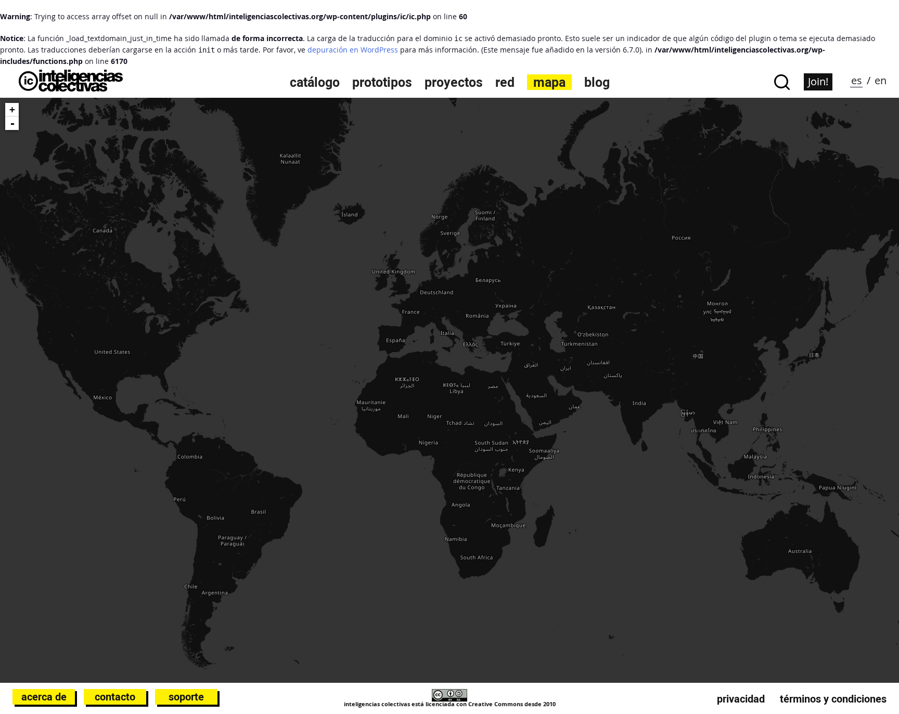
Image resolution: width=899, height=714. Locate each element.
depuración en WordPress (352, 50)
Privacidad (741, 699)
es (856, 80)
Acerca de (44, 697)
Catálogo (315, 82)
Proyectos (454, 82)
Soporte (186, 697)
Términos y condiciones (833, 699)
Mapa (549, 82)
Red (505, 82)
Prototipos (382, 82)
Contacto (115, 697)
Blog (597, 82)
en (881, 80)
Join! (818, 81)
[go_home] (71, 89)
